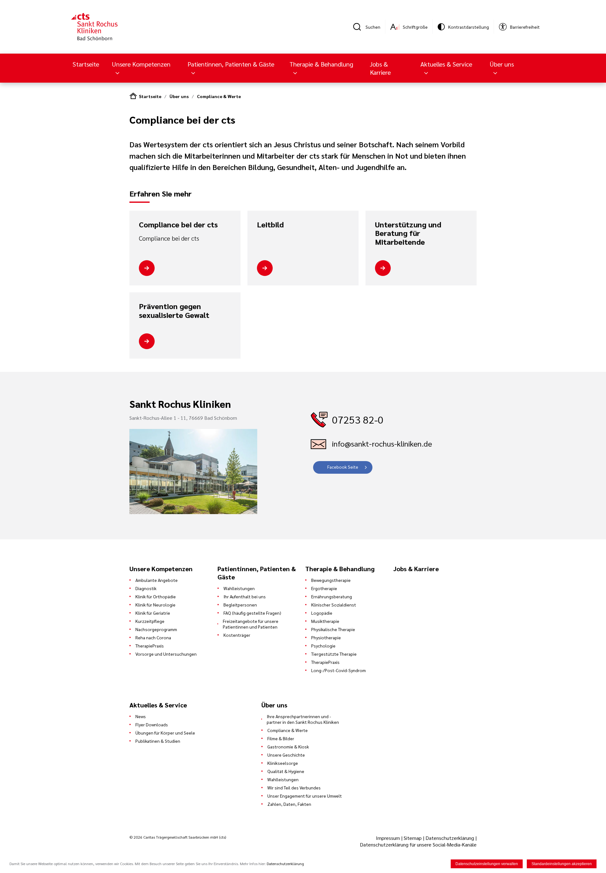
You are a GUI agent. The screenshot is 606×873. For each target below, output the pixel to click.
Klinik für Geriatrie (152, 613)
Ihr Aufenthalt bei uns (244, 596)
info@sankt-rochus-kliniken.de (382, 443)
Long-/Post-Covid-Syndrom (338, 670)
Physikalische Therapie (333, 629)
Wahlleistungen (239, 588)
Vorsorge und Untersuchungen (166, 654)
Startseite (86, 64)
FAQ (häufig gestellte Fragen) (252, 613)
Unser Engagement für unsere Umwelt (304, 796)
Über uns (179, 96)
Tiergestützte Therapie (334, 654)
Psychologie (323, 645)
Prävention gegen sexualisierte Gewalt (174, 310)
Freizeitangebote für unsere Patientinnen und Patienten (250, 624)
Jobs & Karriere (380, 68)
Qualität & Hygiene (285, 771)
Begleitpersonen (240, 604)
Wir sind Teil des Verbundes (294, 787)
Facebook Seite (342, 467)
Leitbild (270, 224)
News (140, 716)
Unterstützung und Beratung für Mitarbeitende (408, 233)
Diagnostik (146, 588)
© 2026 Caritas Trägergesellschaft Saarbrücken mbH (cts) (177, 837)
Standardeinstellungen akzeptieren (562, 864)
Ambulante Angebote (156, 580)
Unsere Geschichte (286, 755)
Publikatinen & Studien (157, 741)
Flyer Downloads (151, 724)
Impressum (388, 838)
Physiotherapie (326, 637)
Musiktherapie (325, 621)
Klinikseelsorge (282, 763)
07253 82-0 (357, 419)
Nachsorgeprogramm (156, 629)
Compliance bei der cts (178, 224)
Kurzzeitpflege (149, 621)
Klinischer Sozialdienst (333, 604)
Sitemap (413, 838)
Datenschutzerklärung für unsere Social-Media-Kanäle (418, 844)
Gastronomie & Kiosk (288, 746)
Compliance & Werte (219, 96)
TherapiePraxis (149, 645)
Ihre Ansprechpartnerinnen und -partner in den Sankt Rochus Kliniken (303, 719)
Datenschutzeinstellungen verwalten (486, 864)
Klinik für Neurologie (155, 604)
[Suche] (359, 27)
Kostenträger (236, 635)
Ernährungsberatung (331, 596)
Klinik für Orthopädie (155, 596)
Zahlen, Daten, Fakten (289, 804)
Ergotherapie (324, 588)
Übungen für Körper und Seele (165, 732)
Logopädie (321, 613)
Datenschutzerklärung (449, 838)
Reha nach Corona (153, 637)
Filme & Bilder (280, 738)
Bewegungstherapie (331, 580)
